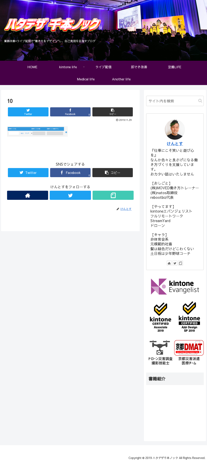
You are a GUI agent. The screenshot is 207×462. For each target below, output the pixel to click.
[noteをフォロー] (113, 195)
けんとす (175, 143)
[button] (200, 101)
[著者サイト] (27, 195)
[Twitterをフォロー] (70, 195)
